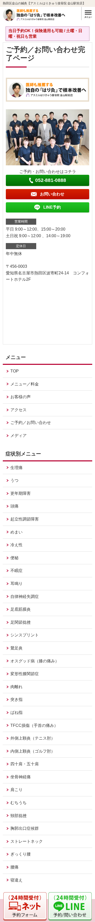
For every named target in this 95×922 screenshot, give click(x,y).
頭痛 (14, 506)
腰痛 (14, 867)
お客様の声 (20, 397)
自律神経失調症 (24, 596)
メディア (18, 435)
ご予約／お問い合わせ (30, 422)
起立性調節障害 (24, 519)
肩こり (16, 789)
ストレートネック (26, 841)
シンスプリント (24, 635)
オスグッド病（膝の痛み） (34, 661)
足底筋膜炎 (20, 609)
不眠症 (16, 570)
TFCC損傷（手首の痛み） (34, 725)
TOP (14, 371)
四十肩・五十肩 (24, 764)
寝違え (16, 880)
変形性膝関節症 (24, 674)
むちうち (18, 802)
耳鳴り (16, 583)
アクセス (18, 410)
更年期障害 (20, 493)
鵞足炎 (16, 648)
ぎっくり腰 (20, 854)
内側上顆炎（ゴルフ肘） (32, 751)
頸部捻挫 (18, 815)
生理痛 (16, 467)
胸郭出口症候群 (24, 828)
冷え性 (16, 545)
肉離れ (16, 687)
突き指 (16, 699)
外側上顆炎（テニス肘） (32, 738)
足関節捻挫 (20, 622)
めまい (16, 532)
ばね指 (16, 712)
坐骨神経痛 (20, 777)
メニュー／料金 (24, 384)
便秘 (14, 558)
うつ (14, 480)
